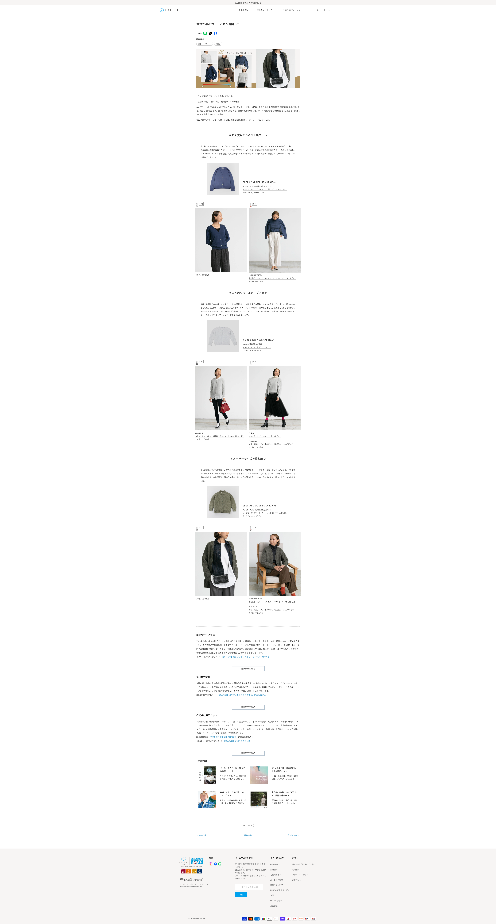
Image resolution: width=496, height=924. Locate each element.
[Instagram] (210, 863)
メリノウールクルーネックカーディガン (257, 347)
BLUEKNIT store (199, 918)
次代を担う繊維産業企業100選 (223, 737)
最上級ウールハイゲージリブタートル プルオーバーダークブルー (272, 278)
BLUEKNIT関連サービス (280, 890)
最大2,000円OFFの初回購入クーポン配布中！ (248, 2)
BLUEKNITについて (292, 10)
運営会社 (273, 905)
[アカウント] (328, 10)
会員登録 (273, 869)
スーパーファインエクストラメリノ (265, 189)
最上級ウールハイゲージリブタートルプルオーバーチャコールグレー (274, 602)
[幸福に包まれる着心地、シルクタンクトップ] (207, 807)
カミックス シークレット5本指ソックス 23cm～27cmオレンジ (271, 610)
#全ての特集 (247, 825)
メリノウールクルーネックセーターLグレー (265, 436)
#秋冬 (218, 44)
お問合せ (273, 895)
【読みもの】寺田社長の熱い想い (237, 740)
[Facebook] (215, 863)
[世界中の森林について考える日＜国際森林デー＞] (259, 807)
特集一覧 (248, 835)
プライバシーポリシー (301, 874)
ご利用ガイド (275, 874)
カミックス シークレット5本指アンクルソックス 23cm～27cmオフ (219, 436)
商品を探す (244, 10)
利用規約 (295, 869)
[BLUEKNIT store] (169, 10)
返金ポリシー (297, 880)
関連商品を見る (248, 668)
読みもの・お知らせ (266, 10)
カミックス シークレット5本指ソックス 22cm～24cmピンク (271, 444)
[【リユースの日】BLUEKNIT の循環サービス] (207, 783)
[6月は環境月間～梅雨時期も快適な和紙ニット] (259, 783)
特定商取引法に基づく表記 (303, 864)
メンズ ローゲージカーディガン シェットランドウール (265, 513)
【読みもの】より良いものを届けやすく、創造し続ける (241, 694)
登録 (241, 895)
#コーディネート (204, 44)
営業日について (276, 885)
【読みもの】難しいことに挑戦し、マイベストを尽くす (245, 656)
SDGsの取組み (276, 900)
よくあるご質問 (276, 880)
